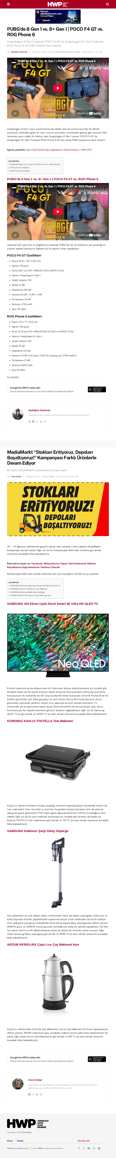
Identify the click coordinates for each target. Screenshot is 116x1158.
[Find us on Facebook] (84, 1148)
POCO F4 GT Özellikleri (20, 167)
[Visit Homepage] (58, 4)
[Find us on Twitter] (79, 1148)
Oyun (71, 52)
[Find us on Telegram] (99, 1148)
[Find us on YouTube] (88, 1148)
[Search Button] (107, 4)
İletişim (20, 1141)
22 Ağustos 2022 (39, 52)
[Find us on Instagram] (94, 1148)
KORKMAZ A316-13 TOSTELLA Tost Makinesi (29, 589)
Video (77, 52)
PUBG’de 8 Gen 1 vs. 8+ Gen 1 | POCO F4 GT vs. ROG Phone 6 (35, 164)
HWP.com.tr (11, 1148)
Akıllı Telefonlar (62, 52)
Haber (52, 476)
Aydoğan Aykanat (19, 52)
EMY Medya (27, 1132)
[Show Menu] (8, 4)
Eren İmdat (16, 476)
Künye (10, 1141)
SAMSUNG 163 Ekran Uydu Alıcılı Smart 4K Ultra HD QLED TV (35, 585)
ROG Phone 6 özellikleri (20, 171)
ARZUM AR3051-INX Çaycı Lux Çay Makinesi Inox (31, 595)
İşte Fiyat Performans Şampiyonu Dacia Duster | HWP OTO (59, 149)
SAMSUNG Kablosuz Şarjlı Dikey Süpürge (28, 592)
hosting (19, 1148)
